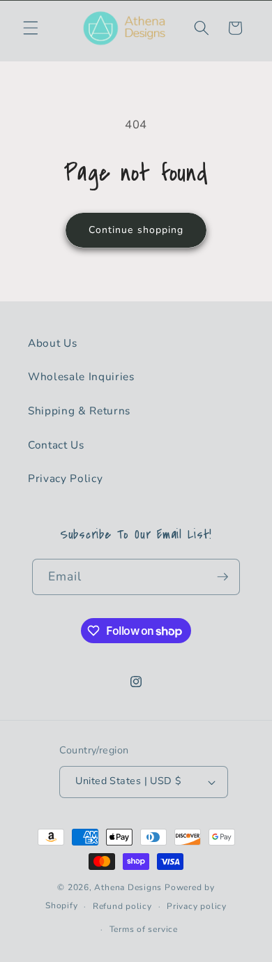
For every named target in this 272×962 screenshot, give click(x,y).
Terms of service (143, 929)
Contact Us (56, 444)
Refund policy (122, 906)
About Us (52, 343)
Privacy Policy (65, 478)
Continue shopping (136, 229)
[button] (30, 28)
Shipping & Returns (79, 410)
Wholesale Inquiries (81, 376)
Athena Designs (128, 887)
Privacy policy (197, 906)
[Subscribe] (222, 577)
